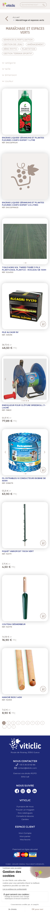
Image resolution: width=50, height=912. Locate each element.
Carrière (25, 819)
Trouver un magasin (25, 810)
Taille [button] (7, 69)
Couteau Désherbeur (13, 624)
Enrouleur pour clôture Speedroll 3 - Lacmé (24, 406)
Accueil (16, 17)
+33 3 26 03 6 (25, 764)
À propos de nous (25, 806)
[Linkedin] (34, 793)
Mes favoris (25, 839)
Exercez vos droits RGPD (25, 773)
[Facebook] (16, 793)
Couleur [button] (9, 81)
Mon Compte (25, 833)
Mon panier (25, 836)
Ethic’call (25, 776)
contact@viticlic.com (27, 768)
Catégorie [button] (10, 63)
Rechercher (44, 4)
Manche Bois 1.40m (12, 697)
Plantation (28, 49)
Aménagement (35, 44)
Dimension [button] (11, 75)
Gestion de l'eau (12, 44)
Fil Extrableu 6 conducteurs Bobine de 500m (24, 479)
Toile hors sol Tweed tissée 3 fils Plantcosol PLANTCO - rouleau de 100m (24, 268)
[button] (7, 241)
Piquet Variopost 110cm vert (18, 551)
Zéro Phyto (10, 49)
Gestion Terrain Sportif (17, 53)
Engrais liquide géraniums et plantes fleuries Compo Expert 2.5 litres (23, 203)
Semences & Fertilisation (18, 40)
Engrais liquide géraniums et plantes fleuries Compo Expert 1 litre (23, 139)
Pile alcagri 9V (10, 332)
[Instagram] (22, 793)
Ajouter (43, 324)
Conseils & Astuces (25, 816)
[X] (28, 793)
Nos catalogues (25, 813)
